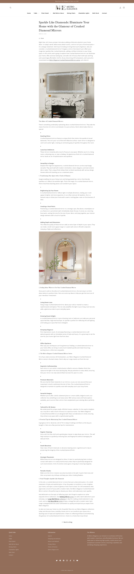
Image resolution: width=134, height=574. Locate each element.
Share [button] (42, 38)
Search (50, 536)
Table (10, 538)
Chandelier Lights (14, 549)
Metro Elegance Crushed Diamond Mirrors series (64, 60)
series (67, 497)
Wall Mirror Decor (14, 544)
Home (10, 536)
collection (57, 499)
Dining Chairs (13, 547)
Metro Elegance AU (53, 549)
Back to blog (68, 522)
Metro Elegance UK (69, 570)
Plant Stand (12, 541)
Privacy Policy (52, 544)
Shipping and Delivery (54, 538)
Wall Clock (12, 552)
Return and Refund (53, 541)
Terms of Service (52, 547)
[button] (10, 7)
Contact (11, 555)
